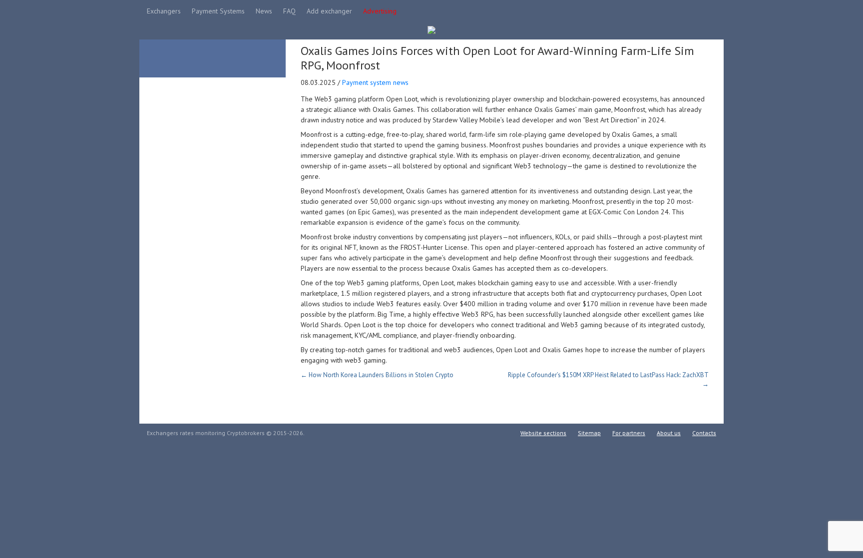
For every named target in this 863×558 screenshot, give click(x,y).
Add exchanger (329, 10)
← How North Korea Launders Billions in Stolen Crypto (377, 375)
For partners (628, 433)
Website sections (543, 433)
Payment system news (375, 82)
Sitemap (589, 433)
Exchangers (164, 10)
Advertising (380, 10)
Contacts (704, 433)
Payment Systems (218, 10)
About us (669, 433)
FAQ (289, 10)
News (264, 10)
